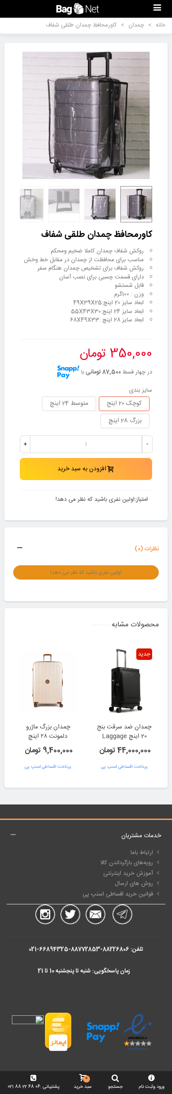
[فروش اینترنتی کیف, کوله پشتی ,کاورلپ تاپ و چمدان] (77, 9)
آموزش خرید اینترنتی (128, 873)
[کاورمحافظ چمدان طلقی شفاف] (86, 115)
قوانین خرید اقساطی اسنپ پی (117, 894)
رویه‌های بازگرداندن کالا (126, 863)
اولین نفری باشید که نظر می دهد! (95, 500)
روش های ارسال (134, 883)
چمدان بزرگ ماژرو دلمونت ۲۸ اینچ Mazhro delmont (47, 737)
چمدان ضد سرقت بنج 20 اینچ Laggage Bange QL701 (124, 737)
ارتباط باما (142, 853)
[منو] (157, 8)
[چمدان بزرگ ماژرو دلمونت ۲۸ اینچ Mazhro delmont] (47, 681)
